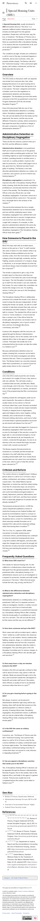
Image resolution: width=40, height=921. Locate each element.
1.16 (23, 818)
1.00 (10, 815)
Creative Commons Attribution (25, 891)
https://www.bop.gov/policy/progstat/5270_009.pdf (22, 826)
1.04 (21, 815)
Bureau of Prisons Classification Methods (19, 797)
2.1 (12, 830)
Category (7, 878)
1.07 (30, 815)
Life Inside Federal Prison (19, 878)
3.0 (10, 841)
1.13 (15, 818)
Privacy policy (6, 913)
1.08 (33, 815)
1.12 (13, 818)
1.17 (25, 818)
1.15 (20, 818)
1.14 (18, 818)
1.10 (8, 818)
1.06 (27, 815)
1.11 (11, 818)
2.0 (10, 830)
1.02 (16, 815)
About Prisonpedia (16, 913)
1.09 (36, 815)
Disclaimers (26, 913)
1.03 (18, 815)
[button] (3, 3)
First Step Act (10, 530)
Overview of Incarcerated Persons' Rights (20, 805)
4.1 (12, 854)
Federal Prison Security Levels (15, 807)
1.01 (13, 815)
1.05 (24, 815)
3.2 (14, 841)
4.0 (10, 854)
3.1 (12, 841)
